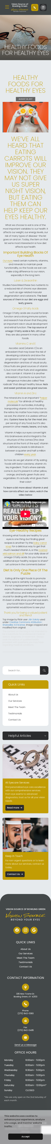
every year (30, 454)
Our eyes (8, 260)
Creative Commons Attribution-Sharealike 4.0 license (23, 623)
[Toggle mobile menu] (7, 7)
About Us (13, 694)
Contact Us (14, 719)
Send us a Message (25, 1045)
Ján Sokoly (33, 619)
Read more (13, 807)
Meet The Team (16, 707)
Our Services (15, 701)
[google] (34, 930)
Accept (26, 1136)
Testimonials (15, 713)
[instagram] (25, 930)
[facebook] (17, 930)
